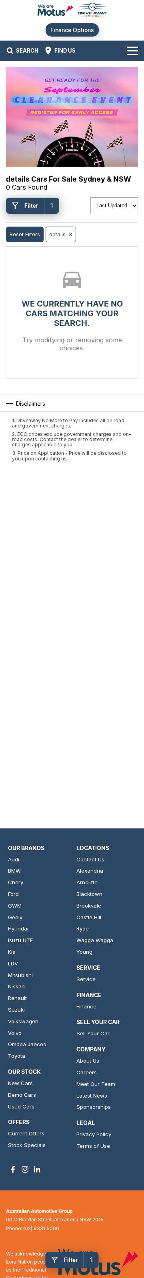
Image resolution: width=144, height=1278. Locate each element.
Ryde (82, 928)
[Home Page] (72, 10)
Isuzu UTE (20, 940)
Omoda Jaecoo (27, 1044)
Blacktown (89, 894)
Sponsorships (93, 1107)
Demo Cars (22, 1095)
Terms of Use (93, 1146)
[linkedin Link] (37, 1169)
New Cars (20, 1083)
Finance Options (72, 30)
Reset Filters (25, 234)
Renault (17, 998)
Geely (15, 917)
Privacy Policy (93, 1134)
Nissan (16, 986)
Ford (13, 894)
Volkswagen (23, 1021)
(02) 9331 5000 (41, 1228)
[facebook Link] (13, 1169)
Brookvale (88, 905)
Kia (12, 952)
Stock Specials (27, 1145)
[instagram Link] (25, 1169)
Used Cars (21, 1106)
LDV (13, 963)
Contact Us (90, 859)
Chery (15, 882)
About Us (87, 1060)
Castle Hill (88, 917)
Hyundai (18, 928)
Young (84, 952)
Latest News (91, 1095)
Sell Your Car (93, 1033)
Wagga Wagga (94, 940)
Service (86, 979)
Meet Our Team (95, 1084)
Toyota (16, 1056)
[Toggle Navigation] (132, 51)
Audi (13, 859)
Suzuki (16, 1009)
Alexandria (89, 870)
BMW (14, 870)
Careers (86, 1072)
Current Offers (26, 1133)
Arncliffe (87, 882)
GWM (15, 905)
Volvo (15, 1033)
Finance (86, 1006)
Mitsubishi (20, 975)
